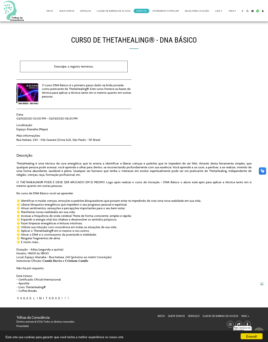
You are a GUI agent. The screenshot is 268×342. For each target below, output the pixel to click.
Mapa (43, 129)
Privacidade (22, 326)
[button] (242, 11)
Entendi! (251, 336)
